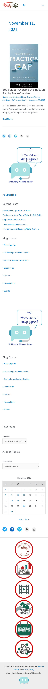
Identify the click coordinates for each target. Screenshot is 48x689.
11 (24, 495)
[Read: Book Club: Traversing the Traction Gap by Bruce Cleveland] (24, 66)
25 (24, 506)
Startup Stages (33, 97)
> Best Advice (8, 268)
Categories (7, 461)
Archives (6, 436)
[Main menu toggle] (43, 5)
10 (18, 495)
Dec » (27, 519)
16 (12, 500)
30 (12, 511)
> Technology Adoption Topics (15, 260)
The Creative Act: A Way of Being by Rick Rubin (22, 215)
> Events (6, 291)
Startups (6, 100)
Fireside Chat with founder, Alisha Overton (20, 229)
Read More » (7, 119)
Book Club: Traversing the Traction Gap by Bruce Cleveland (23, 91)
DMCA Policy (28, 669)
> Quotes (6, 275)
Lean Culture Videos (17, 97)
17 (18, 500)
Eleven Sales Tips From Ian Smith (16, 210)
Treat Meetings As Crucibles (14, 224)
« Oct (21, 519)
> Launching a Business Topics (15, 252)
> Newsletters (8, 283)
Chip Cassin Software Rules (13, 219)
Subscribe (10, 194)
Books (5, 97)
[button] (24, 5)
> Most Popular (9, 245)
